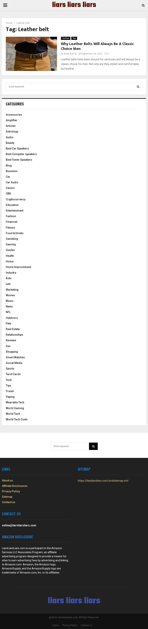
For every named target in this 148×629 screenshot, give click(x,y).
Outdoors (12, 317)
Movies (10, 295)
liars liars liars (74, 5)
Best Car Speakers (17, 148)
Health (10, 255)
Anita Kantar (70, 53)
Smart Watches (15, 357)
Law (8, 283)
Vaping (10, 396)
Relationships (14, 334)
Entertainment (14, 210)
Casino (10, 187)
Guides (10, 250)
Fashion (65, 38)
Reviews (11, 340)
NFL (8, 312)
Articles (11, 125)
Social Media (14, 362)
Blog (9, 165)
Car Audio (12, 182)
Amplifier (11, 120)
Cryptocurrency (15, 199)
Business (12, 171)
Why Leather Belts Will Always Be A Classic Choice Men (97, 46)
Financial (11, 221)
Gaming (11, 244)
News (9, 306)
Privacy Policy (11, 491)
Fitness (10, 227)
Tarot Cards (13, 374)
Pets (8, 323)
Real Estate (13, 329)
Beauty (10, 142)
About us (7, 480)
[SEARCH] (138, 86)
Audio (9, 137)
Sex (8, 346)
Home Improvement (18, 267)
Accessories (14, 114)
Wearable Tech (15, 402)
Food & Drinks (15, 233)
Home (9, 261)
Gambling (12, 238)
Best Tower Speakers (19, 159)
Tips (74, 38)
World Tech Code (16, 419)
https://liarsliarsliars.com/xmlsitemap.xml (103, 480)
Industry (11, 272)
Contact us (8, 502)
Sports (10, 368)
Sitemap (7, 496)
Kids (9, 278)
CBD (8, 193)
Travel (10, 391)
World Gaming (15, 408)
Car (8, 176)
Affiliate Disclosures (14, 485)
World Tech (13, 413)
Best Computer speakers (21, 154)
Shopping (12, 351)
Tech (9, 379)
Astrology (12, 131)
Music (9, 300)
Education (12, 205)
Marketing (12, 289)
